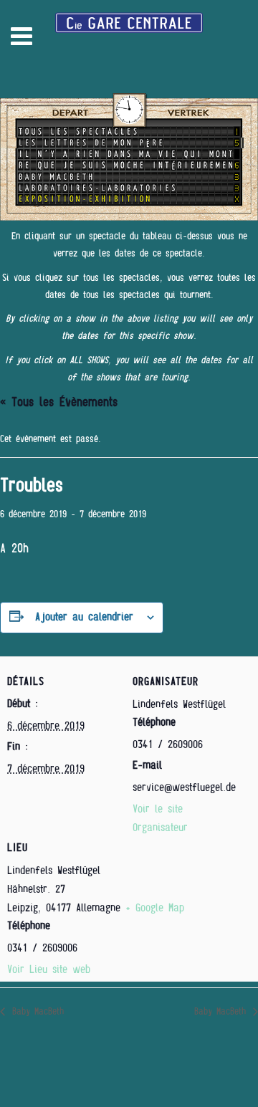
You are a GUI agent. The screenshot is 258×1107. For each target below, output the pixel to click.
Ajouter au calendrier (84, 616)
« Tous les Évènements (59, 402)
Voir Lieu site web (48, 969)
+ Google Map (154, 907)
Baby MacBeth (36, 1011)
